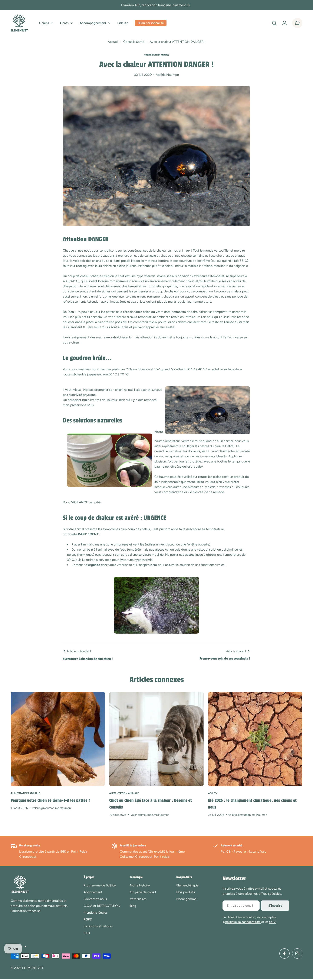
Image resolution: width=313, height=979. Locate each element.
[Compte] (284, 23)
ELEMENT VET (32, 968)
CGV (272, 922)
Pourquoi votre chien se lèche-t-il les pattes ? (50, 800)
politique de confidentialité (243, 922)
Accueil (113, 42)
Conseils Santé (133, 42)
